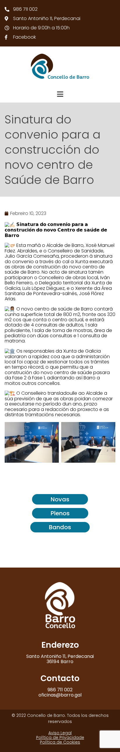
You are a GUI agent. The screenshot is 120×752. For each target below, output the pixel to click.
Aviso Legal (60, 733)
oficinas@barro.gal (60, 695)
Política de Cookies (60, 742)
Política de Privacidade (60, 737)
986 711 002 (60, 689)
